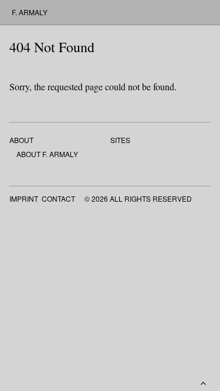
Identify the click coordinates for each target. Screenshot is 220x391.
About (21, 140)
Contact (58, 198)
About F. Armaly (47, 154)
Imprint (23, 198)
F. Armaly (30, 12)
